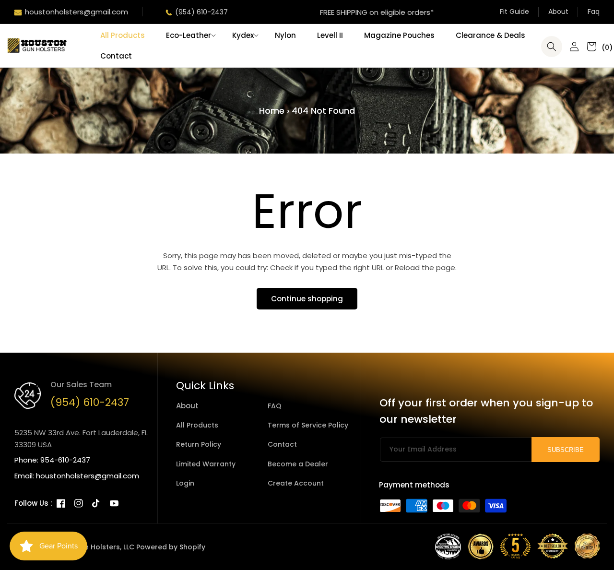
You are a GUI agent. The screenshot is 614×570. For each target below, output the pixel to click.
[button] (188, 35)
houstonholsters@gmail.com (76, 12)
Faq (594, 11)
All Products (197, 425)
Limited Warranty (206, 464)
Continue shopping (307, 299)
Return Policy (198, 444)
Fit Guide (514, 11)
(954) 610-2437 (201, 12)
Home (271, 111)
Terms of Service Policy (308, 425)
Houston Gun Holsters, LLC (88, 547)
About (558, 11)
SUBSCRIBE (565, 449)
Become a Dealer (298, 464)
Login (185, 483)
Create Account (296, 483)
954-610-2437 (65, 460)
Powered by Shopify (170, 547)
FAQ (275, 406)
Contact (282, 444)
